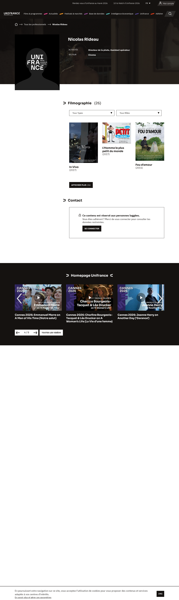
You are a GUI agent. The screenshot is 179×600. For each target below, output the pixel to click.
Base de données (96, 13)
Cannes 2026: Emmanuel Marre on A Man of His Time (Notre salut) (37, 316)
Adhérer (159, 13)
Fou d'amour (143, 164)
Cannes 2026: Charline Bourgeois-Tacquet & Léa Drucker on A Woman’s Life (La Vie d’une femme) (89, 318)
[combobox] (91, 113)
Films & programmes (33, 13)
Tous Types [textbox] (77, 113)
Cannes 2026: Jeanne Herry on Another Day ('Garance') (138, 316)
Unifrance (144, 13)
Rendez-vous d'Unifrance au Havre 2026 (90, 3)
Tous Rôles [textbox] (125, 113)
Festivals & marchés (73, 13)
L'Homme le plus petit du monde (113, 149)
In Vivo (74, 167)
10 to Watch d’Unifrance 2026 (126, 3)
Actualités (53, 13)
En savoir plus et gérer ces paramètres (33, 597)
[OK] (160, 594)
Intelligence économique (122, 13)
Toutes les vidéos (51, 332)
